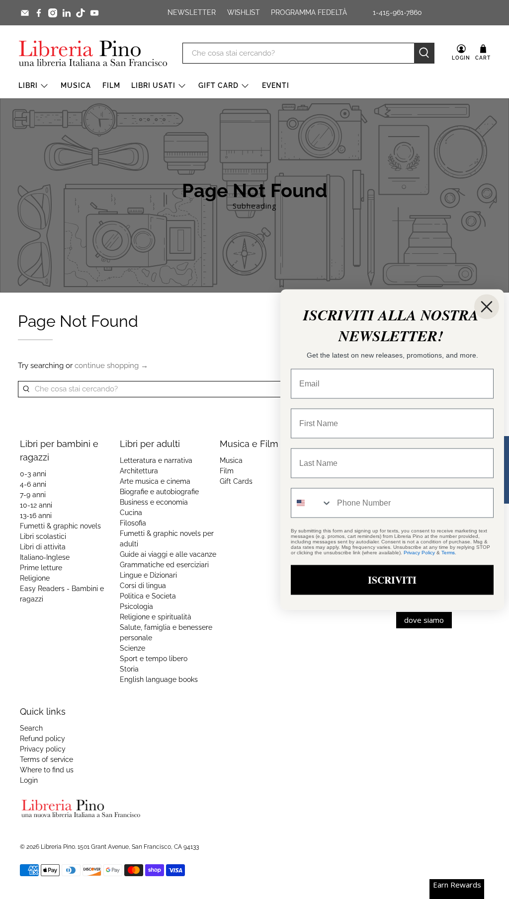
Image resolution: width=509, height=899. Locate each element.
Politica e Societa (148, 596)
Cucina (131, 513)
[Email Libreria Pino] (24, 12)
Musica (76, 85)
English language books (159, 679)
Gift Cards (236, 481)
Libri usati (153, 85)
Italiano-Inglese (45, 557)
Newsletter (192, 12)
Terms (448, 552)
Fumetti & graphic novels (60, 526)
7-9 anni (33, 495)
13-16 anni (36, 516)
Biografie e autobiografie (159, 492)
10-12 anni (36, 505)
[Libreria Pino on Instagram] (52, 12)
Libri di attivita (43, 547)
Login (29, 780)
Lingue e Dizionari (148, 575)
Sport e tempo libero (153, 659)
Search (31, 728)
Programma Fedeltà (309, 12)
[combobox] (311, 503)
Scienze (132, 648)
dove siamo (424, 620)
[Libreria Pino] (93, 53)
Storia (129, 669)
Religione (35, 578)
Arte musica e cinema (155, 481)
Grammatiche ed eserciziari (164, 565)
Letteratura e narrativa (156, 460)
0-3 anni (33, 474)
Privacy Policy (419, 552)
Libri (28, 85)
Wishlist (243, 12)
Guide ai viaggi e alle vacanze (168, 554)
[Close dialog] (486, 307)
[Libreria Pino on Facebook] (38, 12)
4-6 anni (33, 484)
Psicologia (136, 606)
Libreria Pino (58, 846)
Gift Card (218, 85)
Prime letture (41, 568)
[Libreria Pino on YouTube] (94, 12)
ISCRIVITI (392, 580)
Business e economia (154, 502)
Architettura (139, 471)
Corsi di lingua (143, 586)
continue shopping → (111, 365)
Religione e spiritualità (155, 617)
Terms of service (46, 759)
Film (111, 85)
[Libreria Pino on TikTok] (80, 12)
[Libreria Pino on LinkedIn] (66, 12)
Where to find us (47, 770)
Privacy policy (43, 749)
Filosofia (133, 523)
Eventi (275, 85)
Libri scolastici (43, 536)
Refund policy (42, 739)
